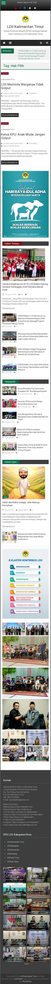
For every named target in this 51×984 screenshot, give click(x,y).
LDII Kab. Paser (13, 859)
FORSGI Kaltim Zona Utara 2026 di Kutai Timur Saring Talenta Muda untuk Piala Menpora (33, 364)
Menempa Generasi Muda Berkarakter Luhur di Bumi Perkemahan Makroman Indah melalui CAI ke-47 (33, 53)
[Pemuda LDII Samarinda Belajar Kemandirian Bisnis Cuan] (9, 400)
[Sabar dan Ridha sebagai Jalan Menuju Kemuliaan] (23, 480)
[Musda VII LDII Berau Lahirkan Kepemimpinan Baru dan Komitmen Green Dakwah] (9, 429)
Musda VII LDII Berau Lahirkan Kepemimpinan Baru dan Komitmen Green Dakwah (31, 429)
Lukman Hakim (22, 507)
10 (36, 404)
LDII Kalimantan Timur (25, 26)
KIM (21, 292)
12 (37, 391)
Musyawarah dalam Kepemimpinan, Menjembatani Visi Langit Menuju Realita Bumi (32, 534)
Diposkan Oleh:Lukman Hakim (13, 91)
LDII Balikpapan (13, 843)
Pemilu (17, 93)
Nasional (5, 71)
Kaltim (6, 276)
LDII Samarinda (13, 847)
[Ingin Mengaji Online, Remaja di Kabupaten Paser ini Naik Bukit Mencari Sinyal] (9, 413)
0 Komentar (33, 91)
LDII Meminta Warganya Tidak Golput (22, 83)
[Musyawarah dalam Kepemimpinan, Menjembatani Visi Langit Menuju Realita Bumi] (9, 533)
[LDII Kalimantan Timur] (4, 43)
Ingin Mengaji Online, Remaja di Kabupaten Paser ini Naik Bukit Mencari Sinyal (33, 414)
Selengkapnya (8, 306)
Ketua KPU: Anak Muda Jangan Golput (23, 133)
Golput (5, 93)
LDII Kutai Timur (13, 855)
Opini (6, 494)
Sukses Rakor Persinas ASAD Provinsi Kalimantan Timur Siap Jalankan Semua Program (32, 445)
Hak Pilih (11, 93)
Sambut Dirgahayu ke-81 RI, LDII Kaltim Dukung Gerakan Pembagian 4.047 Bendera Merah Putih (25, 284)
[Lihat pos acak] (47, 43)
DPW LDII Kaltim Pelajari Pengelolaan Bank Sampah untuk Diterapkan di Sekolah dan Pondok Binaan (32, 349)
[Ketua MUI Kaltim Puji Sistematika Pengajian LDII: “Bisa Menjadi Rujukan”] (9, 388)
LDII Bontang (12, 851)
